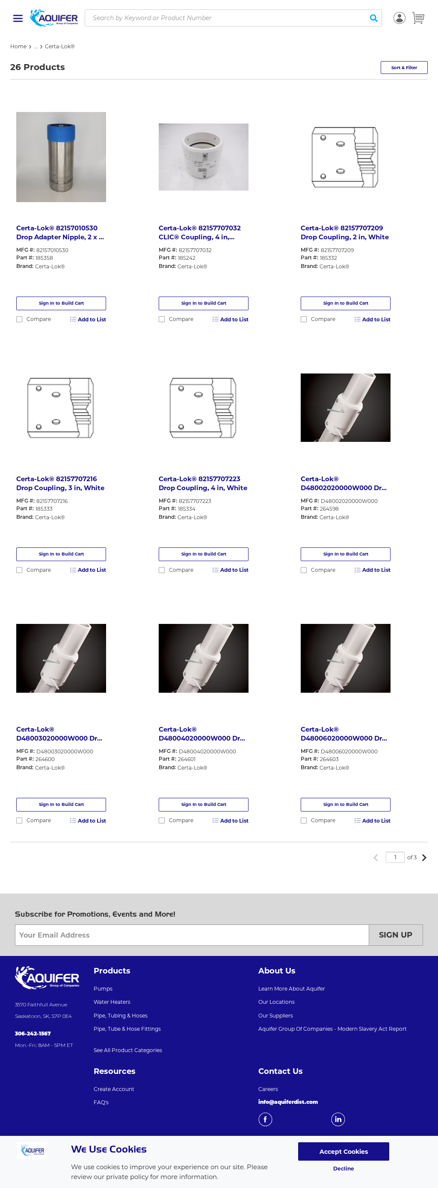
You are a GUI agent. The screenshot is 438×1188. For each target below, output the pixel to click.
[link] (375, 858)
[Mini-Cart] (418, 18)
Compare (39, 319)
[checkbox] (19, 319)
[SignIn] (399, 18)
